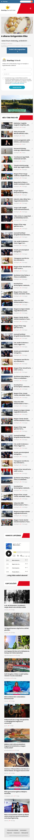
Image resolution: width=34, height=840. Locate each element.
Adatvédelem (23, 830)
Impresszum (17, 833)
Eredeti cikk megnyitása (17, 49)
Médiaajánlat (25, 833)
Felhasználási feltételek (12, 830)
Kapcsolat (9, 833)
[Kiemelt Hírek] (9, 8)
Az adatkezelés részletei (17, 83)
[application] (17, 104)
